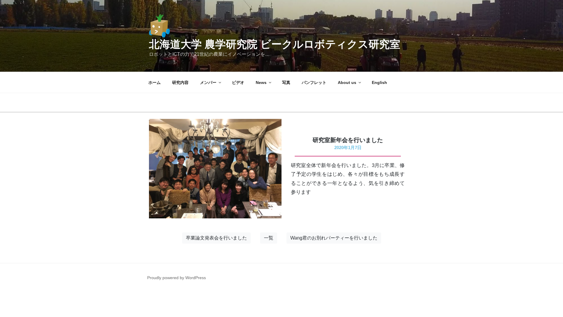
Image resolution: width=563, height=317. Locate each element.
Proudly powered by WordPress (176, 277)
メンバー (208, 82)
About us (347, 82)
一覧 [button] (268, 237)
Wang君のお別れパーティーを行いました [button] (333, 237)
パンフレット (314, 82)
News (261, 82)
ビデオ (238, 82)
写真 (286, 82)
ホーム (154, 82)
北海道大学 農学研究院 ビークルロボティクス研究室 (274, 44)
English (379, 82)
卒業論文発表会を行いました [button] (216, 237)
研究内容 (180, 82)
